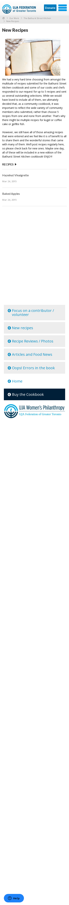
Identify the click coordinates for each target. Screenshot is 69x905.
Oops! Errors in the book (33, 368)
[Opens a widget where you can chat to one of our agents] (14, 898)
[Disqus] (34, 256)
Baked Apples (11, 193)
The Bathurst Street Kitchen (37, 18)
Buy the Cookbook (28, 394)
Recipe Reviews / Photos (32, 341)
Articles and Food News (32, 354)
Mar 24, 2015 (9, 181)
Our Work (14, 18)
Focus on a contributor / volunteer (33, 313)
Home (3, 18)
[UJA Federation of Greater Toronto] (19, 9)
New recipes (22, 328)
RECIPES (8, 164)
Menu (62, 7)
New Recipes (12, 21)
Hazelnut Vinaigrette (15, 175)
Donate (50, 7)
